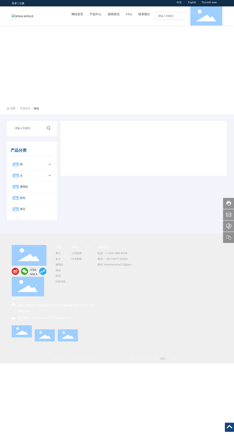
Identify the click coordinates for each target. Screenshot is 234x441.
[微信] (24, 271)
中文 (179, 2)
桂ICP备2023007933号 (113, 358)
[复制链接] (42, 271)
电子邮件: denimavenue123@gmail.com (45, 317)
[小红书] (33, 271)
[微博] (15, 271)
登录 (15, 3)
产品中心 (25, 108)
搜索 (185, 19)
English (192, 2)
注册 (21, 3)
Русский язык (209, 2)
